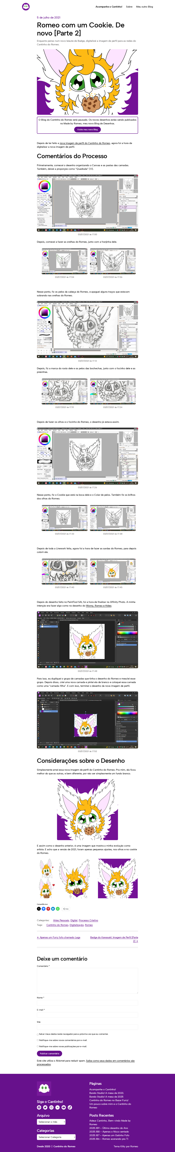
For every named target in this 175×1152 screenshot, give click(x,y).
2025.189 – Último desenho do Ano (108, 1128)
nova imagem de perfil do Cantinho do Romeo (85, 143)
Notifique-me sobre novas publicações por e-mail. (63, 1046)
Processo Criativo (88, 920)
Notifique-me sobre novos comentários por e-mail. (63, 1040)
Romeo (89, 925)
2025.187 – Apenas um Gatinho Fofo (109, 1135)
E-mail (41, 1010)
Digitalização (77, 925)
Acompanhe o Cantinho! (102, 1089)
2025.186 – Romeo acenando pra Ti (108, 1138)
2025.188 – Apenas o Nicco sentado (109, 1131)
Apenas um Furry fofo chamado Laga (60, 937)
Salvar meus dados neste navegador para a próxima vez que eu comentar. (73, 1034)
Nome (40, 997)
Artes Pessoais (61, 920)
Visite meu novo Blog (87, 129)
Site (38, 1022)
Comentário (43, 966)
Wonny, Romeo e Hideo (98, 605)
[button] (47, 868)
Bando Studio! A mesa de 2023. (106, 1093)
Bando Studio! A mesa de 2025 (106, 1096)
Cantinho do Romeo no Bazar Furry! (108, 1100)
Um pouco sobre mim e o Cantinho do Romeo (110, 1106)
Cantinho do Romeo (57, 925)
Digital (74, 920)
